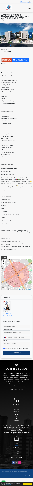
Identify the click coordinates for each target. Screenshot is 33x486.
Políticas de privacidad (16, 389)
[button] (10, 45)
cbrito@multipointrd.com (10, 316)
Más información (9, 484)
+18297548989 (16, 409)
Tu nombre (5, 324)
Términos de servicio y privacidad (21, 355)
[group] (16, 35)
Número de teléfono (8, 335)
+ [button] (3, 261)
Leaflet (19, 289)
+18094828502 (16, 411)
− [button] (3, 263)
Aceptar (27, 483)
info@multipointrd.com (16, 448)
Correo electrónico (7, 329)
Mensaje (5, 340)
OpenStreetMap (28, 289)
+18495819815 (7, 313)
